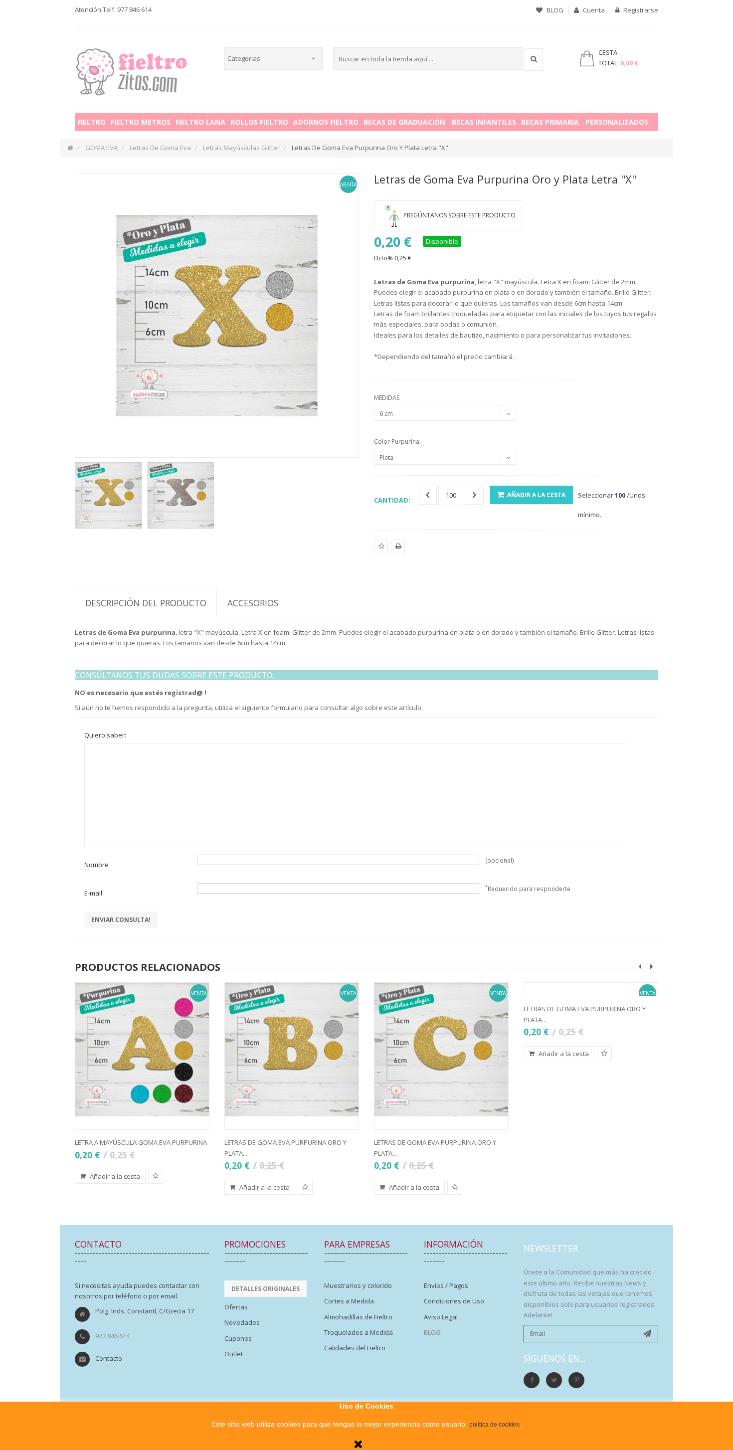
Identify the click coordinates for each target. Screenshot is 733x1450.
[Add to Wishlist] (155, 1176)
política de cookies (494, 1424)
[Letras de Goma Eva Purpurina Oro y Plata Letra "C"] (441, 1049)
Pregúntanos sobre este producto (459, 215)
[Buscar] (534, 59)
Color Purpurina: (398, 441)
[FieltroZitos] (131, 68)
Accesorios (252, 603)
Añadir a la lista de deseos (381, 552)
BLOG (554, 9)
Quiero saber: (105, 734)
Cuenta (593, 9)
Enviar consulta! (121, 919)
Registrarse (640, 9)
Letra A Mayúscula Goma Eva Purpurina (141, 1142)
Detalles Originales (265, 1288)
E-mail (93, 893)
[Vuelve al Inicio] (70, 147)
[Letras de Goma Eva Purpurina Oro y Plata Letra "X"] (108, 495)
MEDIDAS (387, 397)
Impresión (398, 552)
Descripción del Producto (145, 603)
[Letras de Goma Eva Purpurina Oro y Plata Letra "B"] (292, 1049)
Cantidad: (392, 500)
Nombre (96, 864)
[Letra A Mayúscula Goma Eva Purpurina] (142, 1049)
